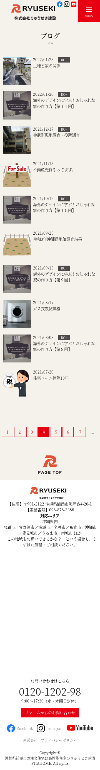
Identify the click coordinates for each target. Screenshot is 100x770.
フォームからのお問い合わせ (50, 712)
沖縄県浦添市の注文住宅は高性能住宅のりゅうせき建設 (50, 758)
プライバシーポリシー (59, 740)
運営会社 (30, 740)
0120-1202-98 (50, 691)
